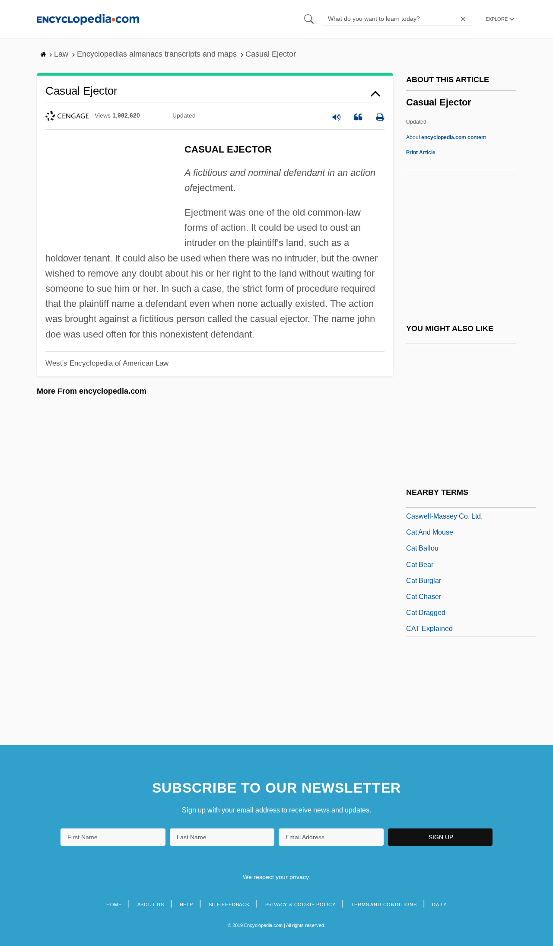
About (446, 137)
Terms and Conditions (384, 904)
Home (114, 904)
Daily (439, 904)
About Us (150, 904)
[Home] (88, 18)
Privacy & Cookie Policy (300, 904)
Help (186, 904)
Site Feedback (229, 904)
